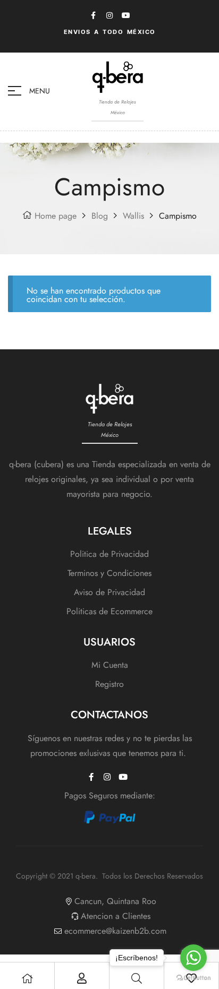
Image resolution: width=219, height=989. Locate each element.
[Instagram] (109, 15)
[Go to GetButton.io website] (193, 978)
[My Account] (82, 978)
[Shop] (27, 978)
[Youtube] (126, 15)
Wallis (133, 216)
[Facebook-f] (93, 15)
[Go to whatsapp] (193, 957)
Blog (99, 216)
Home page (56, 216)
